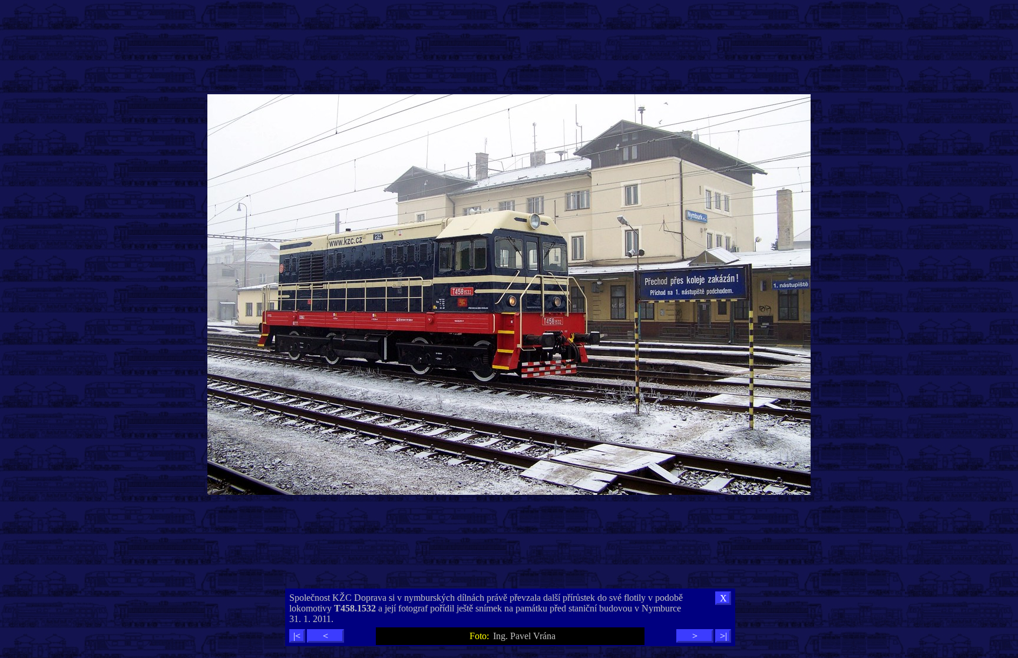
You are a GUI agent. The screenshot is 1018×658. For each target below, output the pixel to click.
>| (723, 636)
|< (296, 636)
